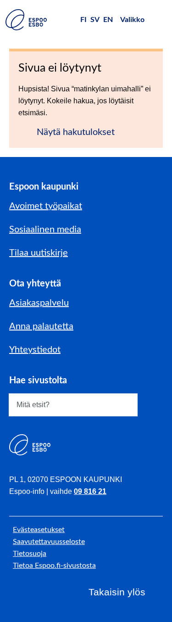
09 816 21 (90, 491)
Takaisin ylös (117, 592)
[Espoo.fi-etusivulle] (26, 19)
